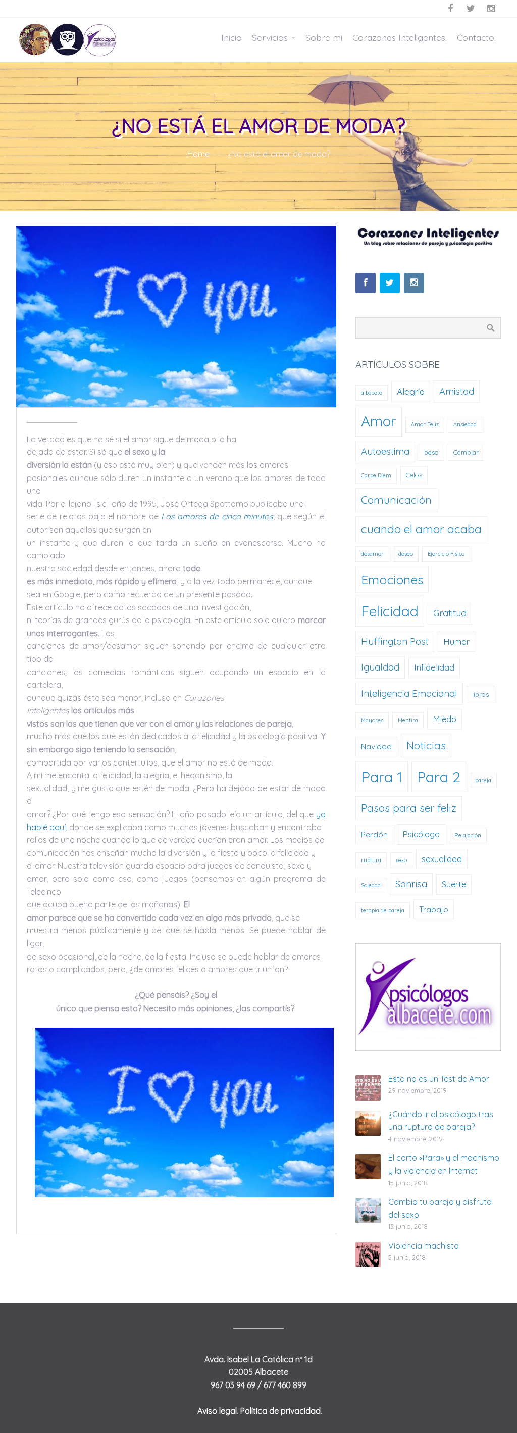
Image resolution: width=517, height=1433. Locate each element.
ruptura (371, 860)
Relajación (467, 835)
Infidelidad (434, 667)
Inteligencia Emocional (409, 693)
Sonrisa (411, 884)
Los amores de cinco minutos (217, 516)
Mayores (372, 720)
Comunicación (396, 499)
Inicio (231, 37)
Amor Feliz (425, 424)
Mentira (408, 720)
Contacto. (476, 37)
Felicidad (390, 611)
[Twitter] (390, 283)
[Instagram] (414, 283)
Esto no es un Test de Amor (438, 1079)
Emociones (392, 579)
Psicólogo (421, 834)
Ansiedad (465, 424)
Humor (456, 641)
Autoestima (385, 451)
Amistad (456, 391)
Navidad (376, 746)
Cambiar (466, 452)
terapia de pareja (382, 910)
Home (198, 154)
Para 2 (438, 777)
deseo (405, 553)
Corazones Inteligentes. (399, 37)
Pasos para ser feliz (408, 808)
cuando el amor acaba (421, 528)
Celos (414, 475)
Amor (378, 421)
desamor (372, 553)
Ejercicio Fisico (446, 553)
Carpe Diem (376, 475)
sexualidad (442, 858)
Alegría (411, 391)
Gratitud (450, 613)
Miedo (444, 718)
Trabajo (433, 909)
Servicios (270, 37)
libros (480, 694)
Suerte (454, 884)
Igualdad (380, 667)
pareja (483, 780)
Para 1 (381, 777)
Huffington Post (395, 641)
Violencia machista (423, 1245)
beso (431, 452)
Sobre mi (323, 37)
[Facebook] (365, 283)
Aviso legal (217, 1411)
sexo (401, 860)
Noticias (426, 745)
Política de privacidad (280, 1411)
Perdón (374, 834)
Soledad (371, 885)
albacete (371, 392)
